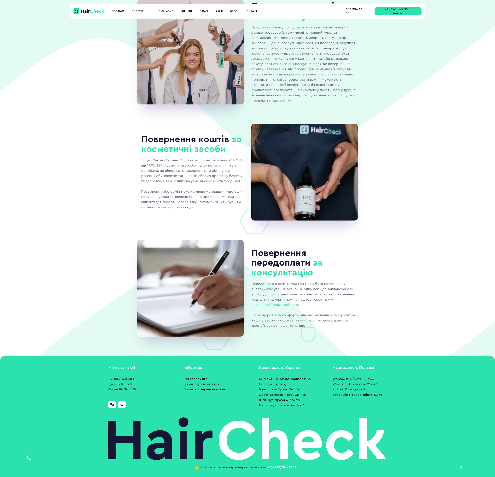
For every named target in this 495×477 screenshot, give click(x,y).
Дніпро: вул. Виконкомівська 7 (281, 405)
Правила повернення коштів (204, 389)
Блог (233, 11)
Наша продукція (195, 378)
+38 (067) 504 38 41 (122, 378)
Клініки (186, 11)
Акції (219, 11)
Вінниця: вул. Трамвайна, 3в (279, 389)
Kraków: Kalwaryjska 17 (349, 389)
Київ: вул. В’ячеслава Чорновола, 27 (285, 378)
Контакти (252, 11)
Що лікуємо (165, 11)
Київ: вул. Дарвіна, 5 (273, 384)
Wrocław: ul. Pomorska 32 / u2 (355, 384)
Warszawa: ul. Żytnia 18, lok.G (353, 378)
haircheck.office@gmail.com (274, 304)
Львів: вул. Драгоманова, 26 (279, 400)
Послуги (137, 11)
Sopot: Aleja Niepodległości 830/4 (357, 394)
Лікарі (204, 11)
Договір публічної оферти (202, 384)
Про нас (118, 11)
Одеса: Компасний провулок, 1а (282, 394)
